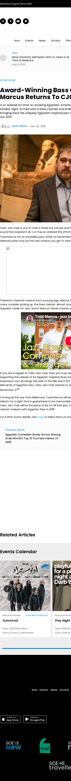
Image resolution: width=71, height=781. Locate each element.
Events (29, 40)
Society (55, 40)
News (42, 40)
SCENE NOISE (7, 80)
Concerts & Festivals (36, 615)
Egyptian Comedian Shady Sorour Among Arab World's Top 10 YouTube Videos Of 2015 (32, 438)
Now (17, 40)
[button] (3, 58)
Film (68, 40)
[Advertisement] (35, 490)
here (41, 417)
